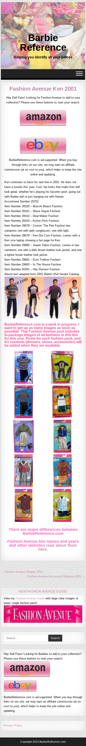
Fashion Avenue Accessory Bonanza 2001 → (56, 576)
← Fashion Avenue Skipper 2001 (22, 571)
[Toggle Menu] (79, 74)
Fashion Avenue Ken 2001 (43, 88)
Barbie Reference (43, 42)
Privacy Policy (13, 725)
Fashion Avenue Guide (30, 598)
